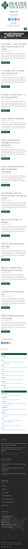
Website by (18, 544)
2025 (3, 391)
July (3, 360)
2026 (3, 354)
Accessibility (10, 544)
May (3, 369)
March (3, 377)
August (3, 356)
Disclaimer (3, 544)
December (4, 393)
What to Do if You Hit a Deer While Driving (12, 383)
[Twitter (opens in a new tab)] (12, 19)
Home (2, 454)
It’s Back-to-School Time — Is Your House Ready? (13, 95)
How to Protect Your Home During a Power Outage (14, 358)
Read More (5, 62)
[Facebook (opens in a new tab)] (9, 19)
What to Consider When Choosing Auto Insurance (12, 268)
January (4, 385)
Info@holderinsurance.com (9, 524)
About (6, 454)
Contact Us (4, 489)
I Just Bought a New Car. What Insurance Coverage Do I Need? (13, 195)
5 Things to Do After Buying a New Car (11, 399)
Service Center (5, 492)
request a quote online (18, 447)
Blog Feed (5, 349)
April (3, 373)
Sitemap (16, 454)
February (4, 381)
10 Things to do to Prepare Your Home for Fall (12, 71)
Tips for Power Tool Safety (12, 118)
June (3, 365)
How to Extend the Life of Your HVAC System (12, 379)
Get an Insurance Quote (7, 499)
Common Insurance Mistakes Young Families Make (14, 367)
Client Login (13, 23)
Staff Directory (5, 505)
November (4, 397)
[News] (18, 19)
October (4, 401)
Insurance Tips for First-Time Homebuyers (12, 425)
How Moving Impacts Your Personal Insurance (13, 371)
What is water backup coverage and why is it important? (10, 142)
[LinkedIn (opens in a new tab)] (15, 19)
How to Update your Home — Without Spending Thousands (14, 169)
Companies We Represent (8, 502)
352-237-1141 (6, 520)
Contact (11, 454)
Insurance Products (6, 495)
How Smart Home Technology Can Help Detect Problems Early (12, 469)
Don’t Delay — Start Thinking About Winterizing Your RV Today (13, 46)
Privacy (19, 542)
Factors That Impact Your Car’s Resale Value (12, 375)
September (5, 407)
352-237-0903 (6, 522)
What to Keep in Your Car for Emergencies (12, 395)
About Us (4, 486)
